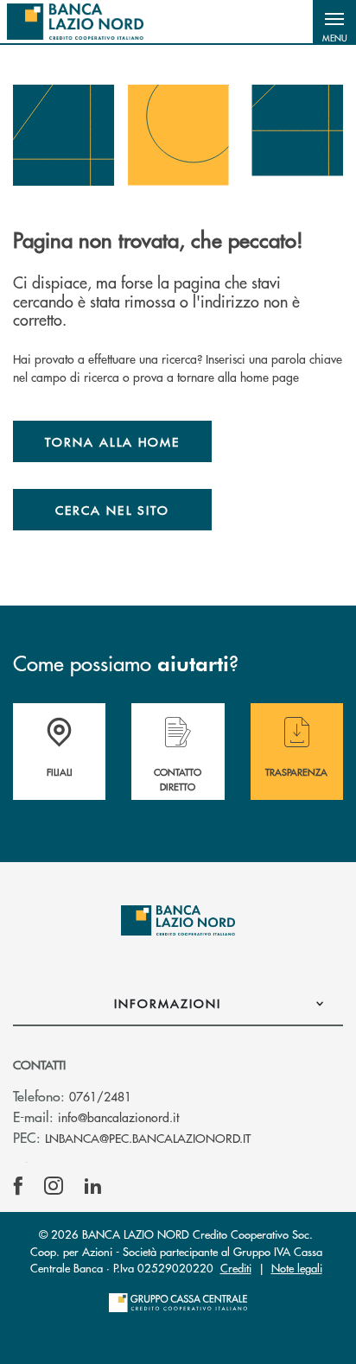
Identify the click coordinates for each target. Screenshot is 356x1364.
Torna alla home (112, 441)
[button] (334, 21)
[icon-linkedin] (93, 1186)
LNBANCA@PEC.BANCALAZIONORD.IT (148, 1137)
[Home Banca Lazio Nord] (75, 21)
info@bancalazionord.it (118, 1117)
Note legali (296, 1267)
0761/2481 (100, 1096)
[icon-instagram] (53, 1186)
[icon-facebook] (18, 1186)
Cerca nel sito (112, 509)
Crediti (235, 1267)
